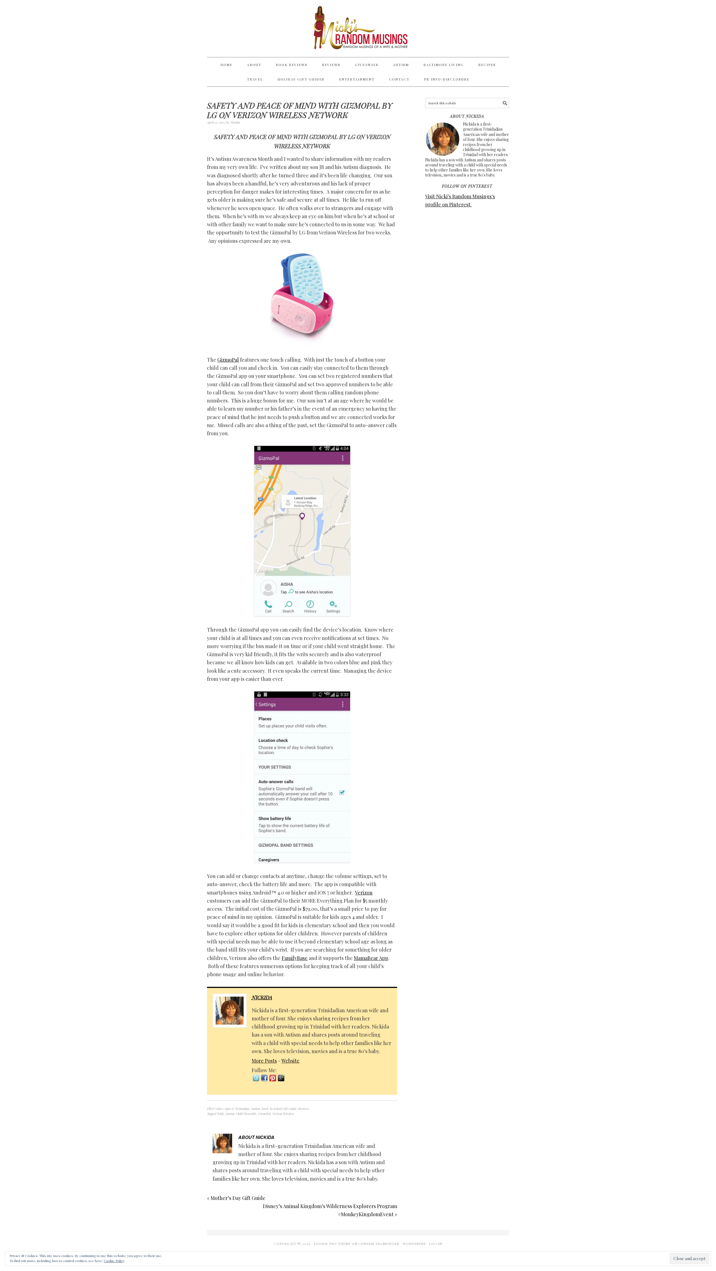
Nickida (262, 997)
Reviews (303, 1109)
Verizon (364, 892)
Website (290, 1060)
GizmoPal (228, 359)
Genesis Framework (379, 1243)
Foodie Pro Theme (332, 1243)
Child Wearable (246, 1114)
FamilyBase (295, 958)
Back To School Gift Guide (279, 1109)
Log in (435, 1243)
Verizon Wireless (283, 1114)
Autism (255, 1109)
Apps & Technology (236, 1109)
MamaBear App (371, 958)
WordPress (414, 1243)
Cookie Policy (114, 1260)
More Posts (264, 1060)
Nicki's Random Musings (358, 28)
